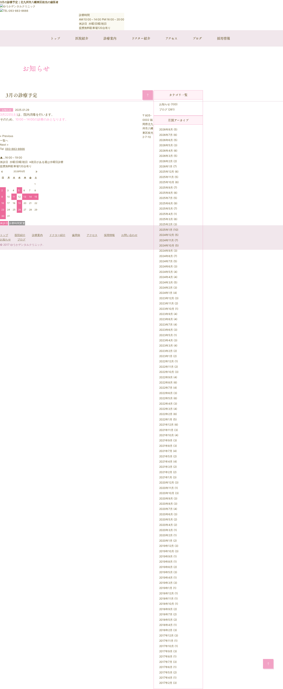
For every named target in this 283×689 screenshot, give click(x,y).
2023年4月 (166, 340)
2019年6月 (166, 567)
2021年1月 (165, 477)
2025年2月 (166, 224)
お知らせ (164, 104)
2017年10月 (166, 646)
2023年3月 (166, 345)
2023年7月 (166, 324)
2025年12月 (166, 171)
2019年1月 (165, 588)
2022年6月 (166, 393)
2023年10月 (166, 308)
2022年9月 (166, 377)
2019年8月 (166, 561)
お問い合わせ (129, 235)
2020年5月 (166, 519)
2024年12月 (166, 234)
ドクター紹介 (140, 38)
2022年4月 (166, 403)
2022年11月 (166, 366)
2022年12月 (166, 361)
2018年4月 (166, 624)
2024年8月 (166, 256)
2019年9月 (166, 556)
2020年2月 (166, 535)
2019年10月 (166, 551)
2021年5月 (165, 456)
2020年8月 (166, 503)
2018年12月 (166, 593)
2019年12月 (166, 545)
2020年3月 (166, 530)
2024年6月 (166, 266)
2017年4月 (165, 677)
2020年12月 (166, 482)
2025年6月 (166, 203)
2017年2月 (165, 682)
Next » (4, 144)
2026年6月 (166, 140)
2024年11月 (166, 240)
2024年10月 (166, 245)
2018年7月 (165, 614)
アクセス (171, 38)
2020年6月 (166, 514)
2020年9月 (166, 498)
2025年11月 (166, 177)
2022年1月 (165, 419)
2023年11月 (166, 303)
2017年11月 (166, 640)
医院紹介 (81, 38)
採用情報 (223, 38)
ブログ (197, 38)
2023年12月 (166, 298)
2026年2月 (166, 161)
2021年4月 (165, 461)
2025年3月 (166, 219)
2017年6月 (165, 667)
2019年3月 (166, 582)
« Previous (6, 136)
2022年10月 (166, 371)
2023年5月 (166, 335)
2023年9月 (166, 314)
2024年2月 (166, 287)
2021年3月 (165, 466)
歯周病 (76, 235)
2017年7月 (165, 661)
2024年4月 (166, 277)
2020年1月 (165, 540)
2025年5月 (166, 208)
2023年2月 (166, 350)
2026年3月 (166, 155)
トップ (55, 38)
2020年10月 (166, 493)
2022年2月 (165, 414)
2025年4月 (166, 213)
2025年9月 (166, 187)
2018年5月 (166, 619)
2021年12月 (166, 424)
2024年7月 (166, 261)
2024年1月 (165, 292)
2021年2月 (165, 472)
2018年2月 (165, 630)
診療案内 (109, 38)
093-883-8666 (15, 148)
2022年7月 (165, 387)
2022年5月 (166, 398)
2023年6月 (166, 329)
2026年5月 (166, 145)
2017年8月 (165, 656)
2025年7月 (166, 198)
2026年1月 (165, 166)
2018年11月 (166, 598)
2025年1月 (165, 229)
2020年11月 (166, 487)
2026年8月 (166, 129)
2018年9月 (166, 609)
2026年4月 (166, 150)
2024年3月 (166, 282)
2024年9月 (166, 250)
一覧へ (4, 140)
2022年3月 (166, 408)
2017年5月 (165, 672)
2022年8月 (166, 382)
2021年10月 (166, 435)
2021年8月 (165, 445)
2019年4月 (166, 577)
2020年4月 (166, 524)
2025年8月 (166, 192)
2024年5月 (166, 271)
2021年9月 (165, 440)
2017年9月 (165, 651)
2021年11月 (166, 430)
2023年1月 (165, 356)
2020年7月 (166, 508)
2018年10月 (166, 603)
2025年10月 (166, 182)
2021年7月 (165, 451)
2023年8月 (166, 319)
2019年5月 (166, 572)
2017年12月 (166, 635)
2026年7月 (166, 134)
